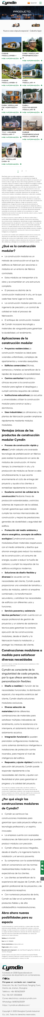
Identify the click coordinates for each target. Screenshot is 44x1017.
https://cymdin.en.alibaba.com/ (16, 1005)
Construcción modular (8, 197)
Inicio (15, 14)
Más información (10, 58)
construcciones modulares (11, 221)
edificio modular (17, 907)
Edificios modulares (12, 178)
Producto (27, 14)
